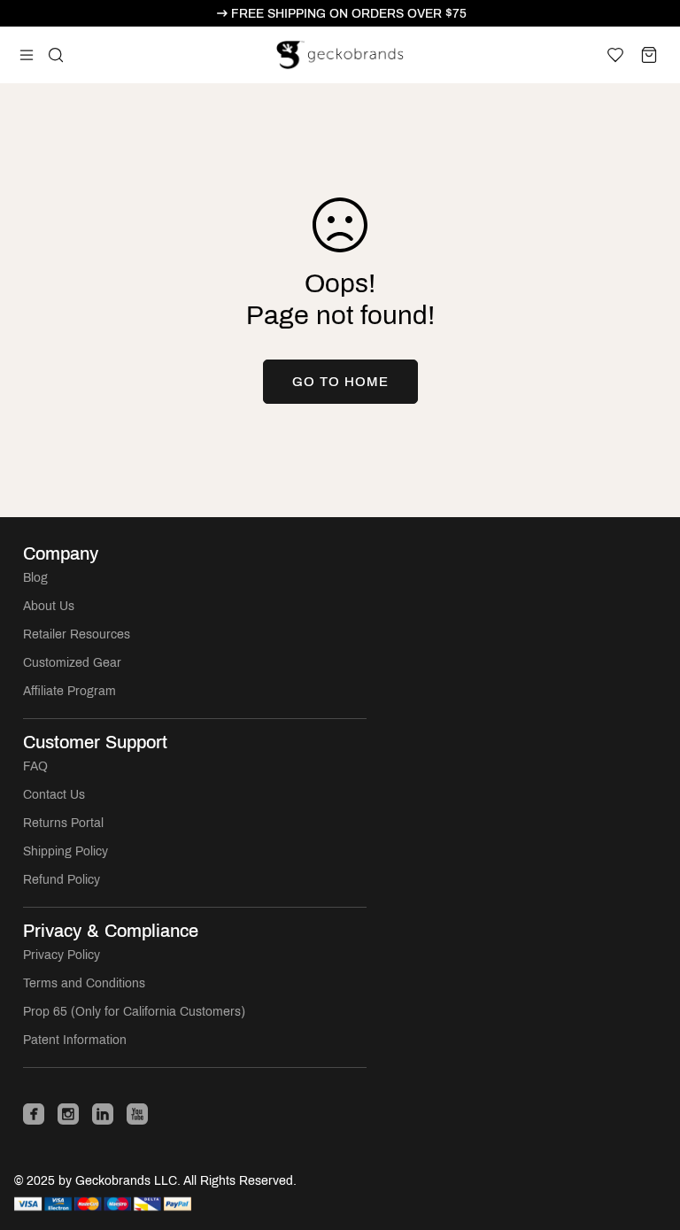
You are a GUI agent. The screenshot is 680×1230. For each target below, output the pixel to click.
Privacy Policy (61, 955)
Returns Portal (63, 823)
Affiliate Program (69, 691)
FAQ (35, 766)
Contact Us (54, 794)
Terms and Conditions (84, 983)
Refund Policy (61, 879)
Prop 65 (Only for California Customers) (134, 1011)
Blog (35, 577)
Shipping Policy (65, 851)
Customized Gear (72, 662)
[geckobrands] (340, 55)
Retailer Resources (76, 634)
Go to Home (340, 382)
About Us (48, 606)
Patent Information (75, 1040)
